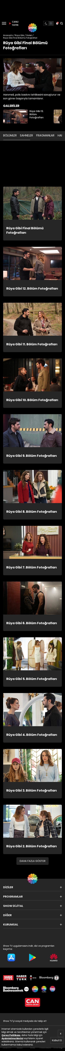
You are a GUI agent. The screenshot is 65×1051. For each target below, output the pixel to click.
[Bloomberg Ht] (49, 978)
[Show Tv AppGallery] (54, 957)
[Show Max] (53, 989)
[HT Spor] (33, 978)
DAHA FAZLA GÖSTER (32, 861)
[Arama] (61, 23)
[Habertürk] (8, 978)
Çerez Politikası (11, 1035)
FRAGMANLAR (45, 135)
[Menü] (4, 23)
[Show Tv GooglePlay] (32, 957)
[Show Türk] (43, 989)
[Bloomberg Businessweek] (16, 989)
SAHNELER (26, 135)
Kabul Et (57, 1040)
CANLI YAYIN (15, 23)
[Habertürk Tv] (22, 978)
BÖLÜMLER (10, 135)
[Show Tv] (32, 27)
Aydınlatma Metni (12, 1038)
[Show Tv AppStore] (11, 957)
